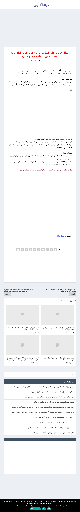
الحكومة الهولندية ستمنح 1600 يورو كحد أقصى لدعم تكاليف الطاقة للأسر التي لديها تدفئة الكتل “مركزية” (23, 359)
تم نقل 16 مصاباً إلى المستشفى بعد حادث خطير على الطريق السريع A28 (51, 392)
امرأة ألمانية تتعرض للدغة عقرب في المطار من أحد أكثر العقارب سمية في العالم (49, 397)
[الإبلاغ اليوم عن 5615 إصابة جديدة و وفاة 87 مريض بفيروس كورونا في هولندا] (22, 315)
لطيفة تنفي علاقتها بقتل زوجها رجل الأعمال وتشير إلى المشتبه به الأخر (58, 359)
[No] (77, 505)
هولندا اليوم (35, 60)
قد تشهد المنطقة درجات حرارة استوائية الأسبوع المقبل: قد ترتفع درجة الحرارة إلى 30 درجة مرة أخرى (43, 412)
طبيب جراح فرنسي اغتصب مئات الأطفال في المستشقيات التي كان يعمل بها (51, 428)
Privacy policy (35, 509)
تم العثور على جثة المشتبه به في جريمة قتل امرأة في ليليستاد (55, 417)
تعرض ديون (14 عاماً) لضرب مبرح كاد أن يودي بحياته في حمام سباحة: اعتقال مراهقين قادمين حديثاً (44, 387)
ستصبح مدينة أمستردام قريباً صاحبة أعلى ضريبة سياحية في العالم (54, 402)
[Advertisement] (40, 28)
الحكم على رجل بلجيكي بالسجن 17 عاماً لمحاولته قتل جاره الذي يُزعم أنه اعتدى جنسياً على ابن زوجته (43, 407)
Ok (49, 509)
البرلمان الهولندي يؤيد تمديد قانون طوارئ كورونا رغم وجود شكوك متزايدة (58, 328)
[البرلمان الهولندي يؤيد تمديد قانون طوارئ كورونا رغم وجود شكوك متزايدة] (57, 315)
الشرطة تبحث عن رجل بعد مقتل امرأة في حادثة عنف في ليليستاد (54, 433)
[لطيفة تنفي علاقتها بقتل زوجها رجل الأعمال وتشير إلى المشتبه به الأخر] (57, 345)
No (44, 509)
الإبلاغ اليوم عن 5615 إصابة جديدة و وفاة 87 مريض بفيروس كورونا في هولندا (23, 328)
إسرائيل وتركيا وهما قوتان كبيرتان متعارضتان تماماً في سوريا (55, 422)
